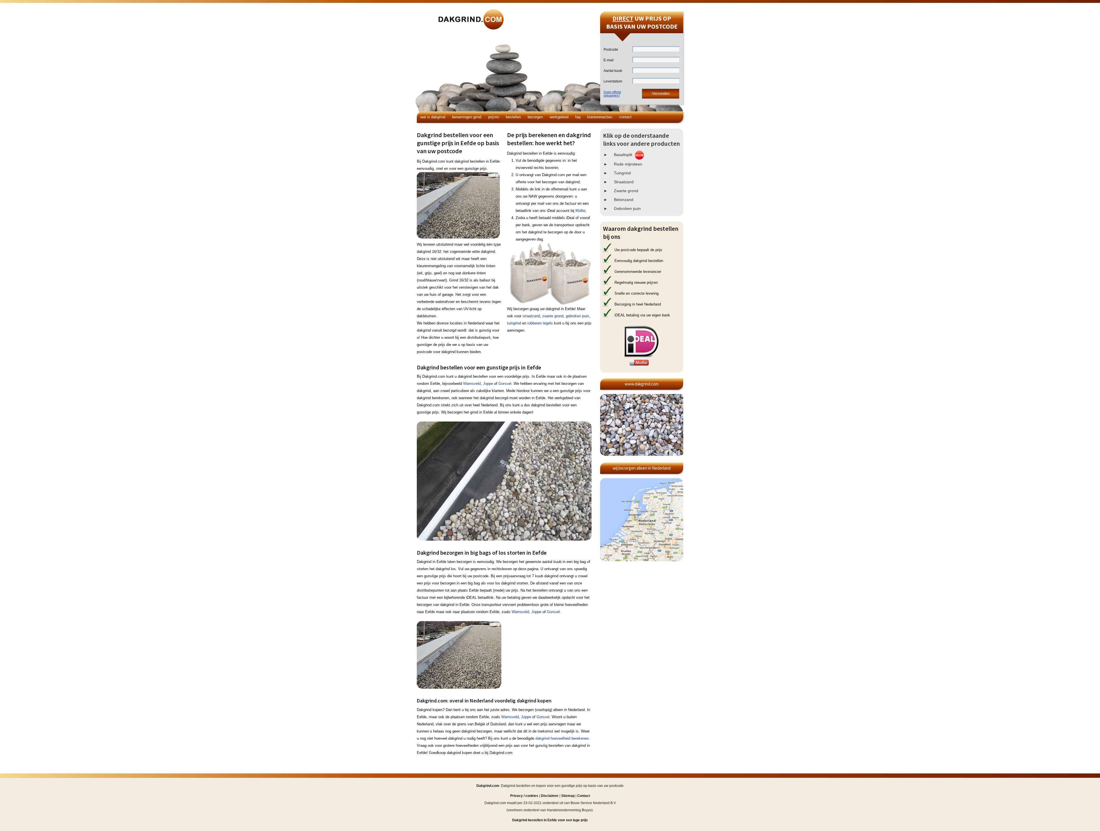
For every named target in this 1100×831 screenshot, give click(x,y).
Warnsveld (472, 383)
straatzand (531, 316)
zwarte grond (552, 316)
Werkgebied (559, 117)
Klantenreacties (599, 117)
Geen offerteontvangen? (612, 93)
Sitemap (568, 796)
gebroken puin (577, 316)
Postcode (611, 50)
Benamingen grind (466, 117)
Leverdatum (613, 81)
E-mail (609, 60)
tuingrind (514, 323)
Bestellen (513, 117)
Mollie (580, 210)
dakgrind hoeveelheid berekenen (562, 738)
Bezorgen (535, 117)
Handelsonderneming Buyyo (569, 810)
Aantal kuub (613, 71)
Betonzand (623, 199)
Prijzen (493, 117)
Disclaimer (550, 796)
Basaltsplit (623, 154)
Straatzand (624, 182)
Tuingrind (622, 173)
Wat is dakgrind (432, 117)
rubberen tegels (540, 323)
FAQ (577, 117)
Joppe (488, 383)
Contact (625, 117)
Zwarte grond (626, 190)
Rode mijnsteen (628, 164)
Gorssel (504, 383)
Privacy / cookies (524, 796)
